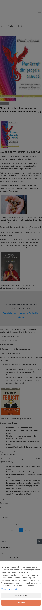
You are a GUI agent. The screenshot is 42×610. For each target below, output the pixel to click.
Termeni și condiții (9, 589)
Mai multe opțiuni (21, 595)
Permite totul (20, 603)
